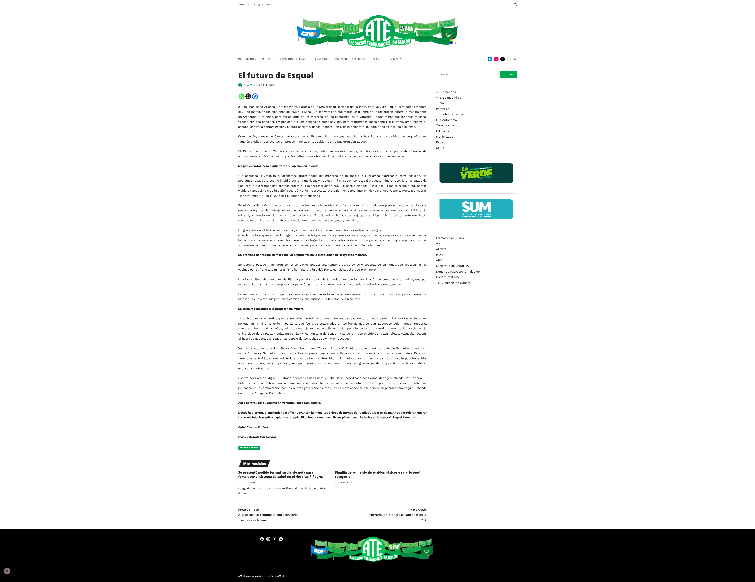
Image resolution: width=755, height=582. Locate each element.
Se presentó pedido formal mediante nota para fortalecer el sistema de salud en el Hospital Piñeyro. (280, 474)
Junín (440, 103)
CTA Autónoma (446, 120)
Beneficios (377, 59)
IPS (438, 243)
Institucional (247, 59)
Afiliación (268, 59)
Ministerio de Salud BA (452, 266)
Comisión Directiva (293, 59)
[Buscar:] (467, 75)
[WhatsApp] (508, 59)
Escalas (441, 142)
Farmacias (395, 59)
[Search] (515, 4)
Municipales (444, 136)
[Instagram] (496, 59)
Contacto (340, 59)
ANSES (441, 249)
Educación (443, 131)
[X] (248, 96)
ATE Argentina (446, 92)
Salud (440, 148)
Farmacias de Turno (450, 238)
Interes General (249, 447)
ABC (439, 260)
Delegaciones (320, 59)
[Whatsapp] (242, 96)
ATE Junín (244, 576)
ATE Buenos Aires (448, 97)
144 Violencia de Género (453, 282)
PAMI (439, 254)
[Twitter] (502, 59)
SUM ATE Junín (279, 576)
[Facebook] (490, 59)
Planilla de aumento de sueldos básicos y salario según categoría (379, 474)
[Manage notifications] (7, 571)
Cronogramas (445, 125)
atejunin (249, 85)
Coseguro (358, 59)
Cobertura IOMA (447, 277)
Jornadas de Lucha (449, 114)
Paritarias (442, 108)
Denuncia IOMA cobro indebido (458, 271)
